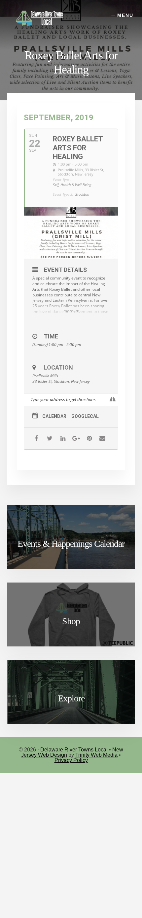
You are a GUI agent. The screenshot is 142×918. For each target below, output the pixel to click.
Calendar (54, 416)
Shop (71, 621)
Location (58, 367)
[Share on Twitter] (49, 438)
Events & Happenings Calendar (71, 543)
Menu (125, 15)
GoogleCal (85, 416)
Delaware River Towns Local (74, 749)
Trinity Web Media (96, 755)
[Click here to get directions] (113, 399)
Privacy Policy (71, 760)
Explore (71, 698)
